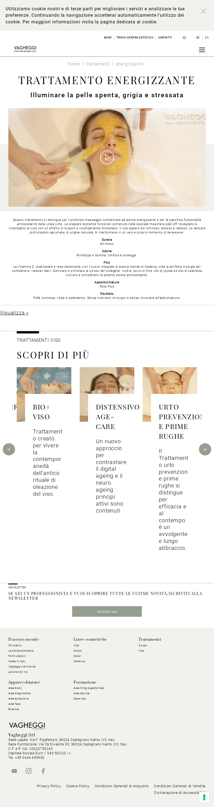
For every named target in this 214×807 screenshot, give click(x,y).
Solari (77, 655)
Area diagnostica (19, 693)
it (198, 38)
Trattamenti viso (39, 340)
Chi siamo (15, 645)
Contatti (165, 37)
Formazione (85, 682)
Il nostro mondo (23, 639)
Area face (14, 703)
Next (205, 449)
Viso (141, 650)
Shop (108, 37)
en (207, 38)
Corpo (142, 645)
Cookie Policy (77, 786)
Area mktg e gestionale (89, 687)
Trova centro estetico (135, 37)
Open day (80, 698)
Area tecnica (82, 693)
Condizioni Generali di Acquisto (122, 786)
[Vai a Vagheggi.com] (25, 49)
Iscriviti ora (107, 611)
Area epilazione (18, 698)
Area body (15, 687)
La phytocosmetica (21, 650)
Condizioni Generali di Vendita (180, 786)
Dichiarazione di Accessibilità (180, 793)
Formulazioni (17, 655)
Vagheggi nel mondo (22, 666)
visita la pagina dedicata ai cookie (119, 22)
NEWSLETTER (17, 587)
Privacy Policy (49, 786)
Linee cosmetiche (90, 639)
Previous (9, 449)
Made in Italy (17, 661)
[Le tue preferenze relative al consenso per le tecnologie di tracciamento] (204, 797)
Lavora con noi (18, 671)
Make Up (80, 661)
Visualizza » (14, 313)
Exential (13, 709)
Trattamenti (149, 639)
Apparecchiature (24, 682)
